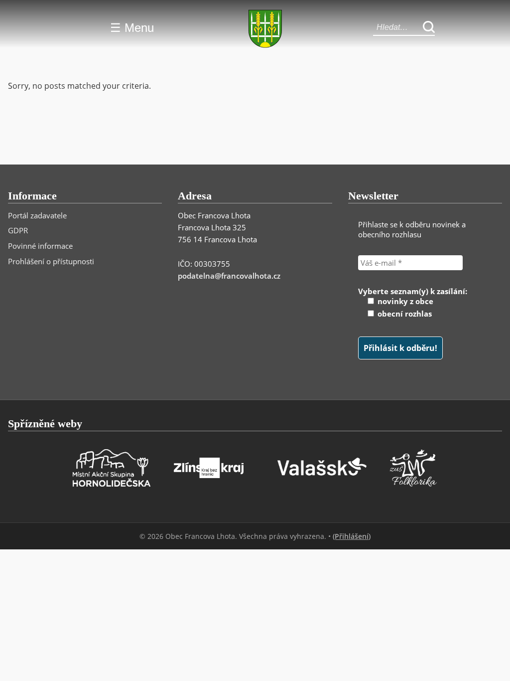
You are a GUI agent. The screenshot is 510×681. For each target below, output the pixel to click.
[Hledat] (429, 27)
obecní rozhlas (404, 314)
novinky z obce (404, 301)
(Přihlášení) (352, 536)
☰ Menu (132, 27)
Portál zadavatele (37, 215)
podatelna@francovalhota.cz (229, 276)
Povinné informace (40, 246)
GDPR (18, 230)
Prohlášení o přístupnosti (51, 261)
